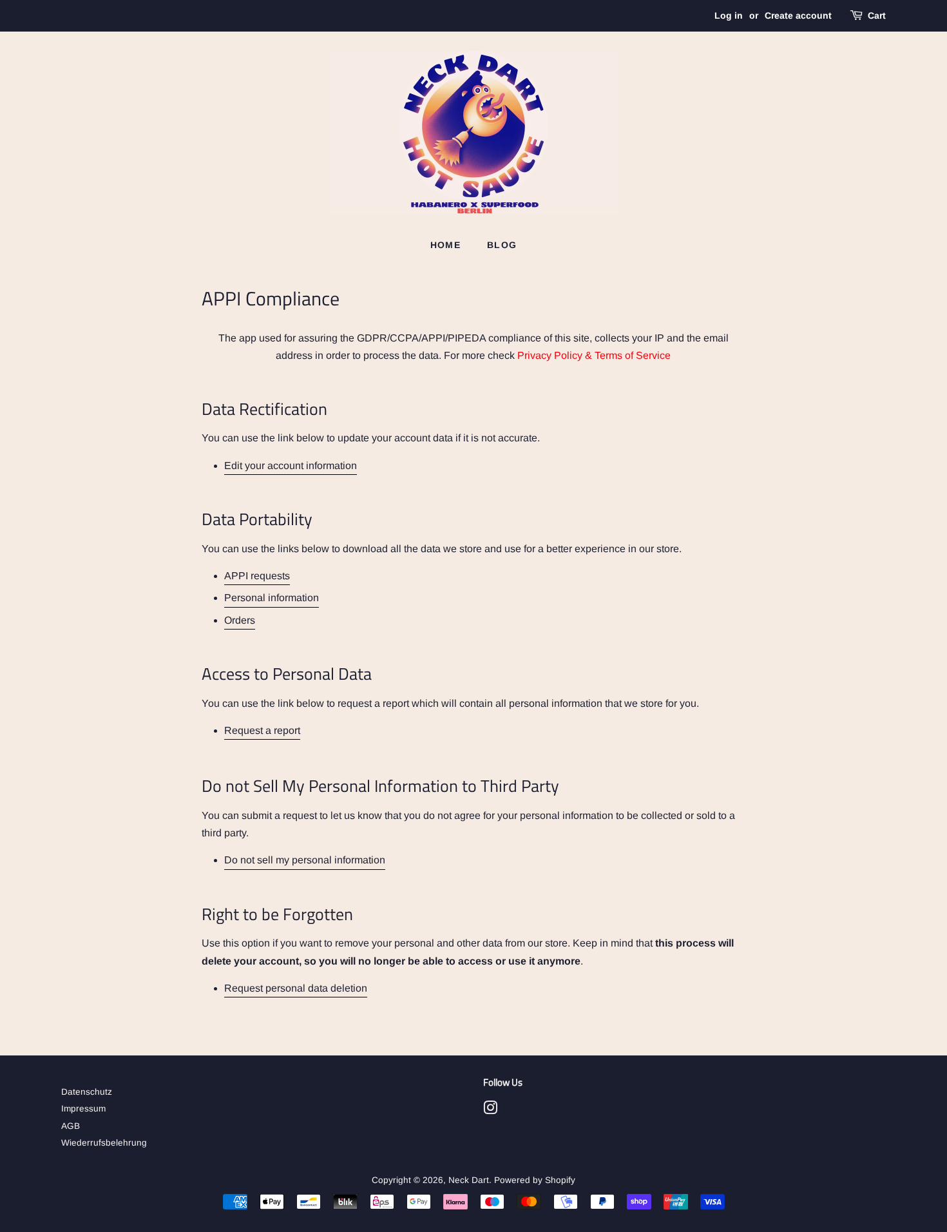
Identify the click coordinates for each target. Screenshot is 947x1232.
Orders (239, 620)
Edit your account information (290, 465)
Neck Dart (468, 1180)
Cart (877, 15)
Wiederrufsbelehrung (104, 1143)
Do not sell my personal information (304, 859)
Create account (798, 15)
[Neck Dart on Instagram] (490, 1110)
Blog (502, 245)
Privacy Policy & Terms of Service (594, 355)
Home (445, 245)
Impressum (83, 1108)
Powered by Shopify (534, 1180)
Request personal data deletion (295, 988)
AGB (70, 1126)
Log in (728, 15)
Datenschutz (86, 1092)
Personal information (271, 597)
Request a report (262, 730)
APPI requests (257, 575)
